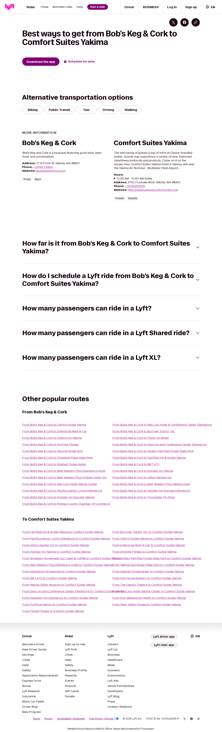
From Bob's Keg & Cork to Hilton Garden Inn (142, 477)
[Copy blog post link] (195, 22)
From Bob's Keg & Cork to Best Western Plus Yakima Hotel (151, 484)
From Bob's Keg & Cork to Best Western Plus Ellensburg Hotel (63, 471)
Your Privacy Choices (101, 718)
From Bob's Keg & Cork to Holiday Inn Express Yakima (58, 497)
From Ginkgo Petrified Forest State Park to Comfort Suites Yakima (156, 558)
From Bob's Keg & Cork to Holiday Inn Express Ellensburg (151, 491)
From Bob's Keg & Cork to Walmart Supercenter (54, 464)
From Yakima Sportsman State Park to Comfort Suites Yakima (153, 565)
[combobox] (210, 7)
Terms (36, 718)
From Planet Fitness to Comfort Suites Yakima (53, 611)
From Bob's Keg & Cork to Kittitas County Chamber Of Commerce (66, 504)
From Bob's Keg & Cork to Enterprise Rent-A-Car (54, 431)
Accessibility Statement (71, 718)
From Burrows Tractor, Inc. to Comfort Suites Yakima (147, 532)
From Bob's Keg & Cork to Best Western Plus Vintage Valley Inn (64, 477)
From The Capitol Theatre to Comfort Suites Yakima (147, 585)
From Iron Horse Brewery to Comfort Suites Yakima (146, 578)
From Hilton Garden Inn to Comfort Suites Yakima (55, 545)
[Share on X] (173, 22)
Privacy (48, 718)
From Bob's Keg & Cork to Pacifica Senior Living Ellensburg (62, 491)
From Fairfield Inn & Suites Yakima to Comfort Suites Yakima (62, 532)
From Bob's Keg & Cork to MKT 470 (135, 464)
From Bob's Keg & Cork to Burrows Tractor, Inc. (143, 431)
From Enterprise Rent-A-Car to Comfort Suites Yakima (148, 545)
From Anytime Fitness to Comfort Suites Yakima (144, 552)
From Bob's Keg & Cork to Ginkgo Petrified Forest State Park (153, 451)
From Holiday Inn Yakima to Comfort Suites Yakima (56, 552)
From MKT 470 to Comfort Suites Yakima (49, 578)
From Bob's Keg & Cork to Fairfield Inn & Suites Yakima (149, 458)
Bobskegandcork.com (51, 171)
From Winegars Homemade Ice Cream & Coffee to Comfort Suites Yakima (71, 558)
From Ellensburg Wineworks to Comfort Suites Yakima (59, 572)
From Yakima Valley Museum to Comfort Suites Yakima (58, 585)
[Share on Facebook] (184, 22)
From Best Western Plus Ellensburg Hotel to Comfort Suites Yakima (67, 565)
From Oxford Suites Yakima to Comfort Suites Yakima (148, 539)
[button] (111, 247)
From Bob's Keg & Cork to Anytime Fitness (50, 445)
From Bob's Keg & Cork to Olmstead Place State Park (57, 458)
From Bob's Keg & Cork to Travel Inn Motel (140, 438)
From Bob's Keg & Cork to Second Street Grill (52, 451)
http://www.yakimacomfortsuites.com (153, 190)
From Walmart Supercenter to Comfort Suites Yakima (148, 572)
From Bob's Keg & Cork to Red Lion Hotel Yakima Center (59, 484)
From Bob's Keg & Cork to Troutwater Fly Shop (143, 497)
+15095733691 (43, 167)
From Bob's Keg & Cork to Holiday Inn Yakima (142, 471)
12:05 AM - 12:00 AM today (134, 178)
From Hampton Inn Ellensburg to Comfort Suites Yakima (60, 598)
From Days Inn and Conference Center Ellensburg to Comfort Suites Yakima (73, 591)
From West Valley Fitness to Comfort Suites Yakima (146, 605)
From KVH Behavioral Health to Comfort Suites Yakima (149, 598)
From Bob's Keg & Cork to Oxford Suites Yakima (54, 425)
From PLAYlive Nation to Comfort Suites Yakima (54, 605)
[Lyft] (9, 6)
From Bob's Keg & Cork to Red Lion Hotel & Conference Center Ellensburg (162, 425)
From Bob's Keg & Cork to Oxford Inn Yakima (52, 438)
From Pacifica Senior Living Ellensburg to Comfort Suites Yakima (66, 539)
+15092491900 (135, 186)
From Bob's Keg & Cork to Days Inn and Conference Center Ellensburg (159, 445)
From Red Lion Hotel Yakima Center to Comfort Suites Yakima (153, 591)
